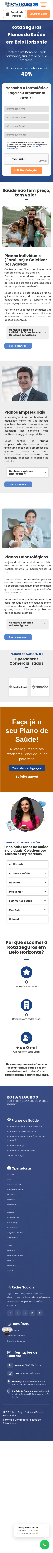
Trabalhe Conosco (16, 1335)
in (32, 1312)
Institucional (13, 1330)
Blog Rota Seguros (16, 1341)
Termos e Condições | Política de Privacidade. (22, 1421)
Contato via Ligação (27, 768)
